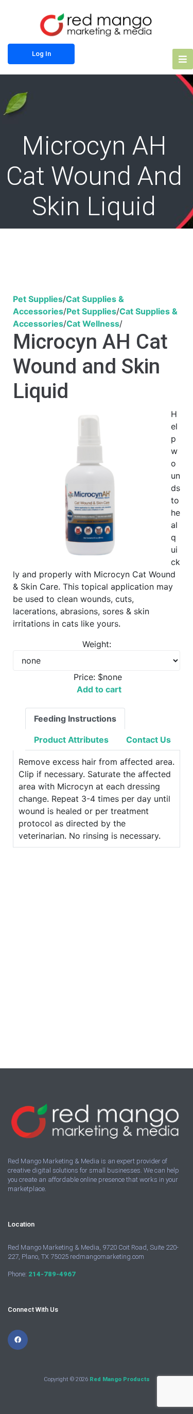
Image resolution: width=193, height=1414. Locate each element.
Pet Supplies (38, 299)
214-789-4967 (52, 1274)
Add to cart (99, 689)
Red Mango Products (120, 1379)
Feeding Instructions (75, 718)
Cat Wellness (92, 323)
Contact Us (148, 739)
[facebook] (18, 1340)
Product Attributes (71, 739)
